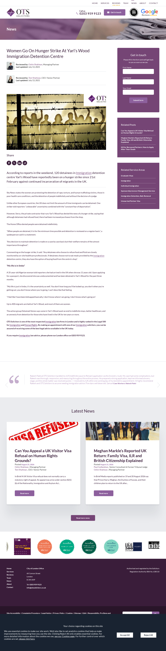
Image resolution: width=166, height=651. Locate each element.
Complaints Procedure (31, 613)
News (134, 3)
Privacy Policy (59, 613)
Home (95, 3)
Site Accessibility (13, 613)
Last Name (127, 78)
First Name (127, 67)
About (143, 3)
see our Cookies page (65, 636)
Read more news (83, 518)
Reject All (148, 635)
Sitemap (77, 613)
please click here (27, 639)
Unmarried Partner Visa (130, 201)
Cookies (69, 613)
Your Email (127, 88)
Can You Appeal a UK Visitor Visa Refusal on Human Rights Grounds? (137, 132)
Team (125, 3)
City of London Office (35, 568)
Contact (153, 3)
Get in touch (116, 12)
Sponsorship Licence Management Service (138, 191)
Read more (24, 493)
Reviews (116, 3)
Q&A (84, 613)
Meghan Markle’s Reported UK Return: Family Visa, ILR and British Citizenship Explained (136, 140)
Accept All (125, 635)
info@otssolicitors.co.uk (36, 588)
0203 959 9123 (35, 584)
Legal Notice (46, 613)
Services (105, 3)
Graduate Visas (127, 176)
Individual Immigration (130, 186)
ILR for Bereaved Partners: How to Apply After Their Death (137, 148)
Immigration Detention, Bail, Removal (136, 196)
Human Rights (31, 325)
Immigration (84, 172)
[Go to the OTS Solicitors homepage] (18, 12)
